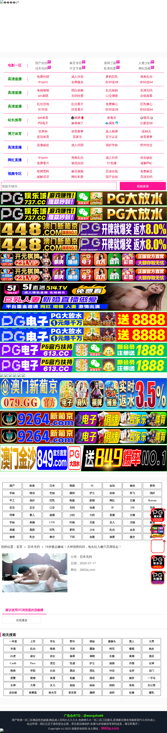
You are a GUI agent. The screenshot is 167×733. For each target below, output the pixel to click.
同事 (12, 515)
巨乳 (52, 500)
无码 (72, 507)
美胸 (32, 522)
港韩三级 (110, 63)
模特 (72, 493)
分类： (75, 556)
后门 (151, 670)
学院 (32, 670)
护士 (92, 493)
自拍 (112, 485)
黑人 (131, 641)
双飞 (132, 493)
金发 (132, 529)
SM (132, 507)
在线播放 (21, 620)
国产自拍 (41, 63)
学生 (52, 641)
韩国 (72, 485)
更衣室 (72, 692)
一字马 (151, 678)
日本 (52, 485)
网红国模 (145, 68)
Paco (32, 663)
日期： (75, 563)
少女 (92, 529)
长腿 (112, 656)
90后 (112, 670)
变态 (52, 663)
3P (112, 507)
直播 (112, 515)
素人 (32, 515)
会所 (131, 670)
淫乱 (92, 670)
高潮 (131, 656)
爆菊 (131, 648)
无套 (92, 522)
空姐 (52, 493)
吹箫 (131, 692)
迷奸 (32, 500)
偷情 (12, 536)
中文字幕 (76, 68)
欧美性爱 (110, 68)
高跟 (32, 529)
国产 (12, 485)
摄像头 (112, 641)
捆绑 (92, 692)
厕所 (131, 678)
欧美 (32, 485)
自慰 (92, 536)
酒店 (151, 656)
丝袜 (112, 493)
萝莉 (152, 485)
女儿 (52, 685)
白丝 (52, 670)
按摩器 (33, 692)
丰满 (13, 648)
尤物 (132, 522)
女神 (151, 663)
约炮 (72, 522)
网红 (112, 500)
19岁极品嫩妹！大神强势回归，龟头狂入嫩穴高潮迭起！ (83, 546)
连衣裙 (13, 692)
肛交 (12, 507)
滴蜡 (92, 656)
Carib (13, 663)
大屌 (32, 685)
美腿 (12, 529)
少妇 (72, 515)
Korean (152, 500)
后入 (112, 522)
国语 (92, 678)
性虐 (72, 663)
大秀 (151, 641)
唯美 (52, 648)
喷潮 (32, 678)
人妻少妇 (145, 63)
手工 (12, 500)
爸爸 (131, 685)
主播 (132, 500)
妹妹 (92, 685)
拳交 (52, 536)
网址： (75, 569)
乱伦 (112, 529)
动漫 (92, 507)
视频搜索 (143, 186)
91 (92, 485)
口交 (52, 507)
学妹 (12, 493)
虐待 (112, 678)
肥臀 (13, 678)
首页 (19, 546)
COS (52, 522)
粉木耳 (53, 692)
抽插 (112, 663)
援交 (132, 536)
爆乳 (151, 692)
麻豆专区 (76, 63)
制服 (72, 500)
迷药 (112, 692)
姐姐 (72, 685)
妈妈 (112, 685)
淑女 (32, 656)
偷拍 (132, 485)
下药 (72, 536)
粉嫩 (72, 678)
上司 (32, 641)
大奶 (92, 515)
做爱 (112, 536)
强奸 (152, 493)
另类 (72, 648)
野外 (72, 641)
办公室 (151, 685)
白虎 (13, 656)
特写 (112, 648)
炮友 (151, 648)
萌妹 (92, 641)
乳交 (32, 536)
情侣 (32, 493)
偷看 (72, 656)
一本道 (13, 641)
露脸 (92, 648)
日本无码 (41, 68)
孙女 (52, 656)
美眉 (52, 678)
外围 (131, 663)
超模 (52, 515)
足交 (32, 507)
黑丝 (72, 670)
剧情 (92, 500)
